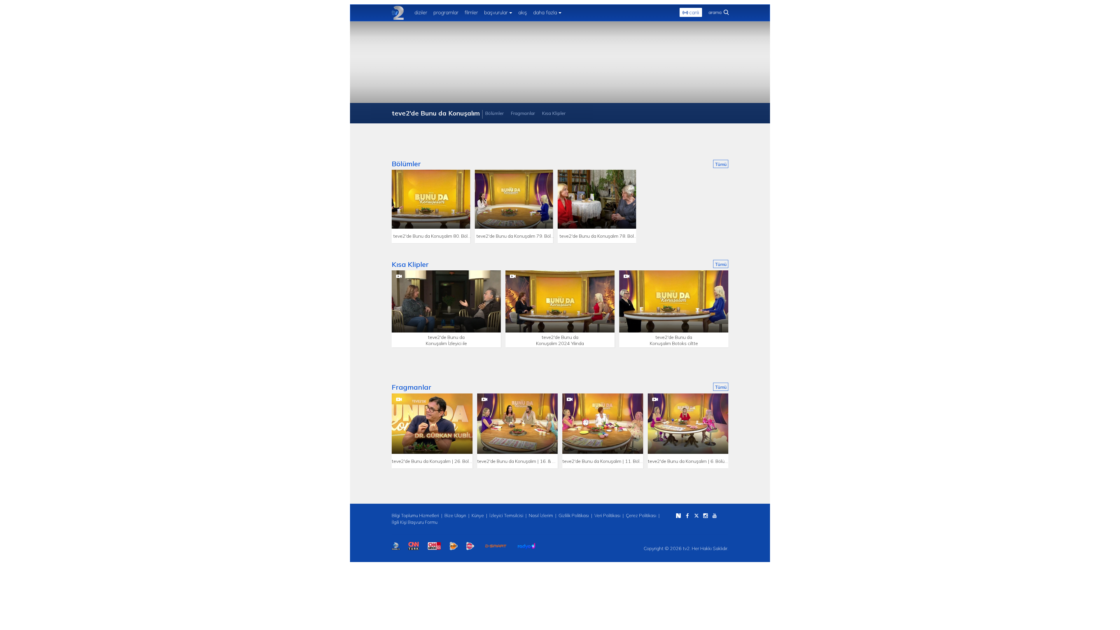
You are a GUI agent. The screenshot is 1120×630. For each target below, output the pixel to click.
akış (522, 12)
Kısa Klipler (554, 113)
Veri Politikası (607, 515)
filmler (471, 12)
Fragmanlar (523, 113)
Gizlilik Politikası (574, 515)
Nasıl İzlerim (541, 515)
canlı (693, 12)
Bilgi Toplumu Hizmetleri (415, 515)
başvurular (496, 12)
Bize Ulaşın (455, 515)
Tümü (721, 164)
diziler (420, 12)
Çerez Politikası (641, 515)
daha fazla (545, 12)
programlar (446, 12)
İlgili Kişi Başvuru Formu (415, 522)
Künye (478, 515)
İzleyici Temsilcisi (506, 515)
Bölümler (494, 113)
